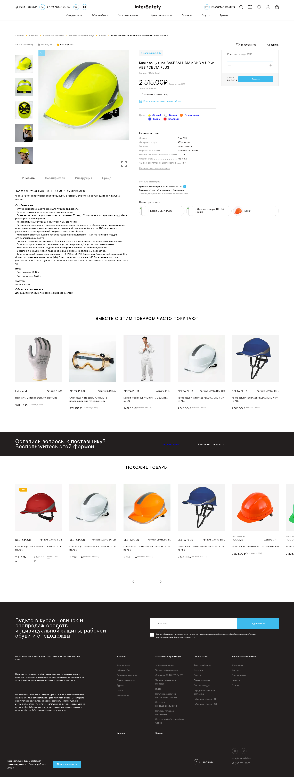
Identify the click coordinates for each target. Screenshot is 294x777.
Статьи (235, 685)
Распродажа (123, 696)
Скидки (159, 733)
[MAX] (84, 7)
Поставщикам (239, 675)
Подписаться (258, 623)
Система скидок (202, 685)
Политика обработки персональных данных (166, 696)
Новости (236, 680)
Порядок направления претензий (204, 692)
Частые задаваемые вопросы (165, 682)
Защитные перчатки (127, 675)
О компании (237, 665)
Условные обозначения (166, 670)
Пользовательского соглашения (184, 637)
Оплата (197, 675)
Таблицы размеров (164, 665)
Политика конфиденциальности (166, 704)
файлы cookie (30, 761)
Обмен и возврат (202, 680)
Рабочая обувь (124, 670)
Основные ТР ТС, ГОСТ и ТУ (169, 675)
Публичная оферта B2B (205, 699)
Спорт (120, 690)
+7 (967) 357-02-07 (241, 763)
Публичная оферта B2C (205, 704)
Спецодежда (123, 665)
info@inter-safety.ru (241, 758)
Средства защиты (126, 680)
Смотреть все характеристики (154, 168)
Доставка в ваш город (149, 182)
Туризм (120, 685)
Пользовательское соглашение (164, 713)
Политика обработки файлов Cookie (169, 721)
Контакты (236, 670)
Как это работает (202, 665)
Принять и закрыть (67, 764)
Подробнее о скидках (148, 89)
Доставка (198, 670)
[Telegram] (76, 7)
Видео (158, 689)
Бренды (121, 733)
